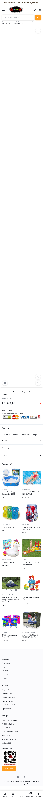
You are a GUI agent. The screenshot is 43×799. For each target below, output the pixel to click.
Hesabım (5, 671)
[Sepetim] (40, 10)
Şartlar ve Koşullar (8, 735)
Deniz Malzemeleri (23, 22)
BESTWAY (9, 398)
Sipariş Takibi (6, 709)
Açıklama (5, 428)
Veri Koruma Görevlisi (9, 739)
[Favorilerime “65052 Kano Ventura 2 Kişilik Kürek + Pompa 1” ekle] (38, 383)
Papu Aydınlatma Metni (10, 732)
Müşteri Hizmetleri (8, 690)
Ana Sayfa (5, 22)
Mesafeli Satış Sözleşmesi (10, 705)
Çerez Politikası (7, 693)
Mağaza (13, 22)
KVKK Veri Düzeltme (9, 720)
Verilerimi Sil (6, 743)
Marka (4, 441)
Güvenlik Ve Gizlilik (9, 728)
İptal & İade (6, 456)
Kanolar (34, 22)
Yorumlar (5, 448)
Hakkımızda (6, 663)
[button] (38, 30)
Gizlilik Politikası (8, 724)
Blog (3, 667)
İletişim (4, 678)
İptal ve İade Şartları (9, 701)
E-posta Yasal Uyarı (8, 697)
